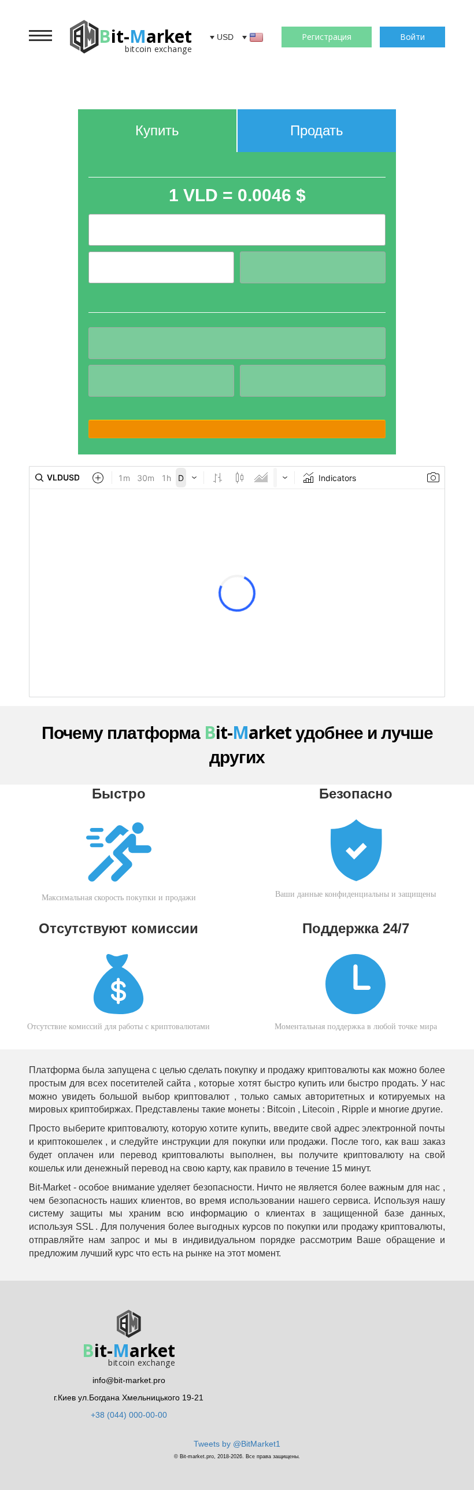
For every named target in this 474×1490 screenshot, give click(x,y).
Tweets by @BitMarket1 (237, 1443)
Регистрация (326, 36)
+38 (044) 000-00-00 (129, 1414)
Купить (157, 130)
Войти (412, 36)
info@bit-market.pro (128, 1380)
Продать (316, 130)
